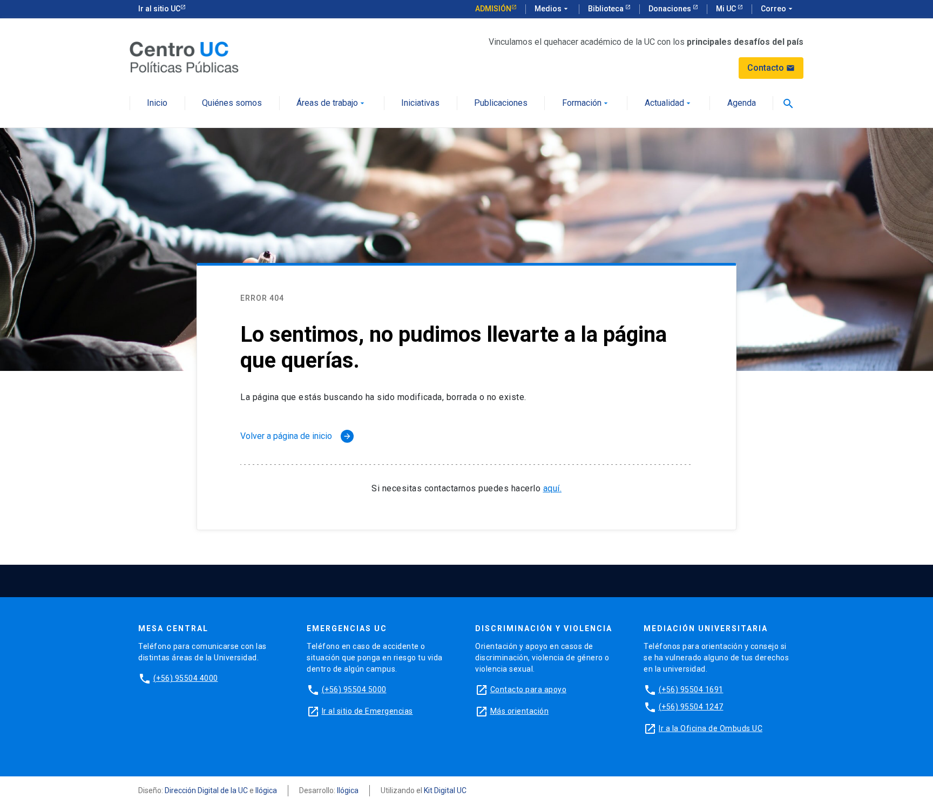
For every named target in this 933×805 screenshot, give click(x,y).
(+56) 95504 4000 (185, 678)
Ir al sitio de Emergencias (367, 711)
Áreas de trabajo (331, 103)
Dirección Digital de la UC (206, 790)
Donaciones (670, 8)
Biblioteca (606, 8)
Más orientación (519, 711)
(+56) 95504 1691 (691, 689)
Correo (778, 8)
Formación (586, 103)
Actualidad (669, 103)
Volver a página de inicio (295, 436)
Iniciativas (420, 103)
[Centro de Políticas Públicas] (184, 56)
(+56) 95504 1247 (691, 707)
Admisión (493, 8)
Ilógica (266, 790)
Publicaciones (501, 103)
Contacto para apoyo (528, 689)
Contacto (771, 68)
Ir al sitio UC (159, 8)
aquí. (552, 488)
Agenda (741, 103)
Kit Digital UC (445, 790)
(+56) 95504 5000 (354, 689)
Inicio (157, 103)
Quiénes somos (232, 103)
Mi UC (727, 8)
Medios (552, 8)
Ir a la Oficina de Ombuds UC (710, 728)
